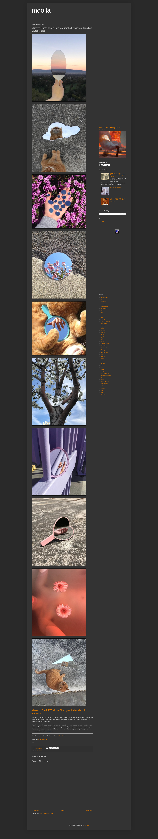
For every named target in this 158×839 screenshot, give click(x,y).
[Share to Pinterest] (58, 748)
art (37, 750)
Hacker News (105, 343)
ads (102, 299)
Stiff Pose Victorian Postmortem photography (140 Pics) (117, 175)
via (46, 739)
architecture (104, 306)
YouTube (103, 394)
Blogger (87, 825)
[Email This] (50, 748)
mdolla (41, 10)
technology (104, 384)
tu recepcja (41, 739)
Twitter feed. (61, 736)
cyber (102, 328)
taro (102, 367)
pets (102, 361)
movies (103, 359)
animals (103, 304)
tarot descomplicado (105, 372)
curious (103, 326)
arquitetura (104, 308)
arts (102, 312)
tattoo (102, 379)
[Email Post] (46, 748)
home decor (104, 348)
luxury (103, 356)
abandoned (104, 297)
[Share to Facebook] (56, 748)
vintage (103, 388)
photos (103, 363)
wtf (102, 392)
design (40, 750)
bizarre (103, 319)
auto (102, 315)
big (102, 317)
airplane (103, 302)
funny (102, 334)
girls (102, 341)
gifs (102, 339)
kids (102, 354)
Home (62, 810)
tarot (102, 370)
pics (102, 365)
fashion (103, 332)
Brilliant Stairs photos (116, 188)
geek (102, 337)
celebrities (104, 323)
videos (103, 386)
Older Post (89, 810)
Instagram (49, 731)
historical (103, 345)
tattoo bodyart (105, 381)
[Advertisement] (105, 36)
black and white (105, 321)
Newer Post (35, 810)
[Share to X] (54, 748)
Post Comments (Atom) (46, 813)
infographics (104, 352)
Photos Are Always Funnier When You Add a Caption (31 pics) (117, 200)
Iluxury (103, 350)
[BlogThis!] (52, 748)
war (102, 390)
